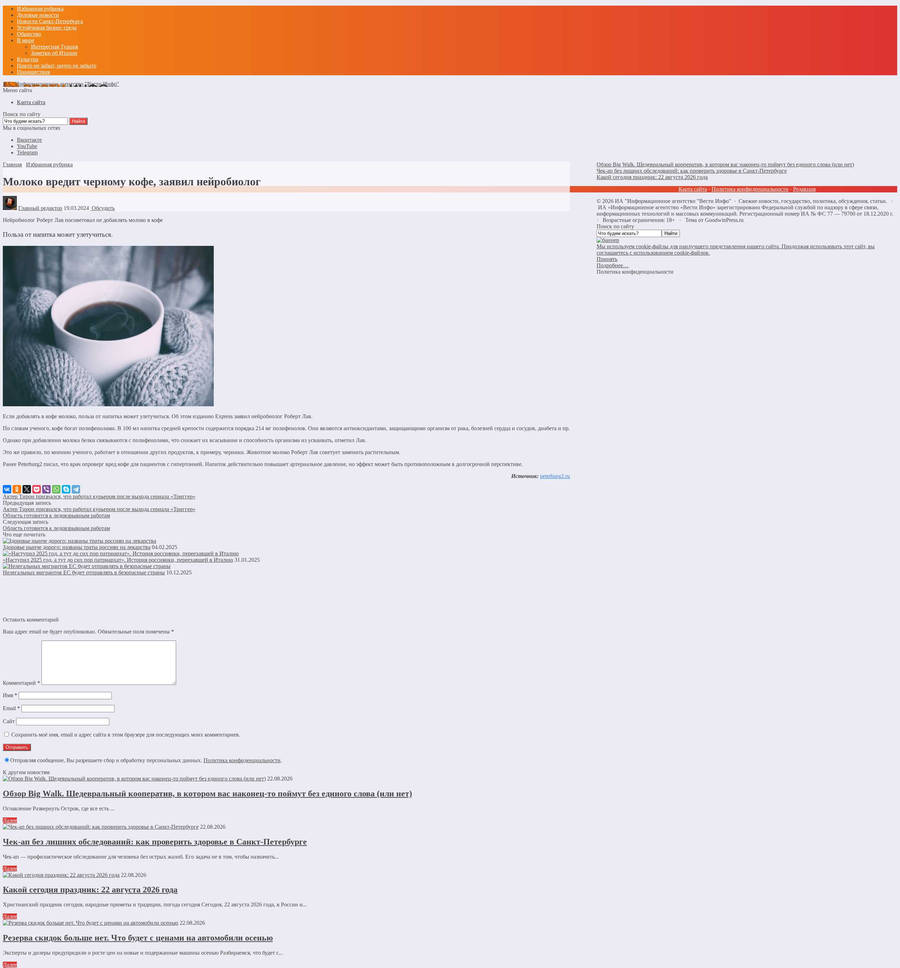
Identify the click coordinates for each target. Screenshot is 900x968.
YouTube (27, 146)
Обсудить (102, 208)
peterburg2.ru (555, 476)
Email (11, 708)
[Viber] (46, 489)
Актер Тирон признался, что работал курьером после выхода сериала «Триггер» (99, 496)
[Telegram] (76, 489)
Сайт (9, 721)
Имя (10, 695)
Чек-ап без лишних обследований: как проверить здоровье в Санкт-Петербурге (155, 841)
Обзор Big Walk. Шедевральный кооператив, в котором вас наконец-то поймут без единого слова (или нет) (207, 793)
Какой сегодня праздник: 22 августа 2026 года (90, 889)
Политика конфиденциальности (242, 760)
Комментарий (21, 683)
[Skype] (66, 489)
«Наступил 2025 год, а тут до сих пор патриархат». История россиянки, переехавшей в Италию (118, 560)
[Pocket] (36, 489)
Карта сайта (693, 189)
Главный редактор (40, 208)
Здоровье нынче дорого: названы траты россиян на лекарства (76, 547)
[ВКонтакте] (7, 489)
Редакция (804, 189)
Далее (10, 820)
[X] (26, 489)
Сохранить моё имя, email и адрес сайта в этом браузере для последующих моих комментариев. (125, 735)
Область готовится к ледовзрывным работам (56, 515)
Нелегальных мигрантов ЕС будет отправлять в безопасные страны (84, 572)
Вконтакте (29, 140)
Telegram (27, 152)
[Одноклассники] (17, 489)
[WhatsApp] (56, 489)
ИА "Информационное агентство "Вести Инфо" (61, 84)
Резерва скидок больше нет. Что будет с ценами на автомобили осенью (138, 937)
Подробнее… (613, 265)
